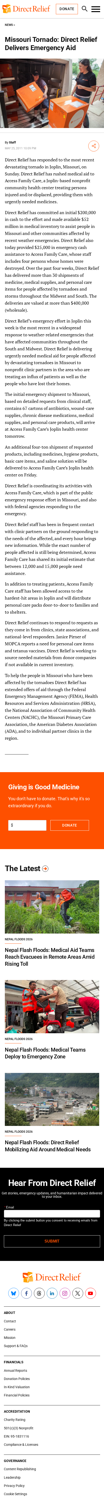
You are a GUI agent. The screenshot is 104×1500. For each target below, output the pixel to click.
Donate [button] (66, 9)
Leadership (12, 1477)
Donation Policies (17, 1379)
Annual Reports (15, 1370)
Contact (10, 1321)
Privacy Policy (14, 1486)
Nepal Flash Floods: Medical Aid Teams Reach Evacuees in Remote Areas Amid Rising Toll (50, 957)
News (9, 25)
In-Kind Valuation (17, 1387)
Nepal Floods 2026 (19, 939)
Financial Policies (17, 1395)
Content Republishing (20, 1469)
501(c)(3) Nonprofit (18, 1428)
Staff (12, 142)
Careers (9, 1329)
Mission (9, 1338)
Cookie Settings (15, 1494)
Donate (69, 825)
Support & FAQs (16, 1346)
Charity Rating (14, 1420)
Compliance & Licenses (21, 1445)
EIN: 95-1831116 (16, 1436)
